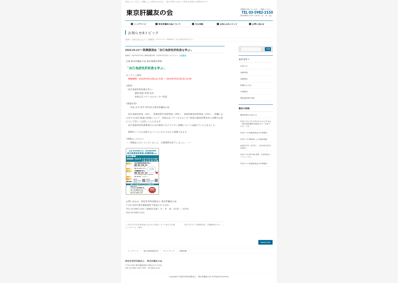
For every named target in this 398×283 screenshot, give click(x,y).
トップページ (133, 251)
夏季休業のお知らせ (248, 115)
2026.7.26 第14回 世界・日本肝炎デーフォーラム (255, 155)
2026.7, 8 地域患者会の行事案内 (253, 133)
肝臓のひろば (245, 85)
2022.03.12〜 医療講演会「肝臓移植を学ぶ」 (204, 225)
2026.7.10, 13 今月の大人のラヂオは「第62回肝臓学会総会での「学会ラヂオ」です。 (255, 123)
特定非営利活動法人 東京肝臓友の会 (195, 277)
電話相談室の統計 (247, 98)
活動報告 (244, 79)
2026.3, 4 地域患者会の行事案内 (253, 163)
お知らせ (244, 66)
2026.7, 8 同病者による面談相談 (253, 139)
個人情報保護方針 (150, 251)
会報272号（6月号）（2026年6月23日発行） (255, 147)
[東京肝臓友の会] (150, 14)
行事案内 (182, 55)
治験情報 (244, 72)
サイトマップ (168, 251)
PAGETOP (265, 242)
